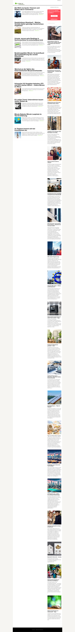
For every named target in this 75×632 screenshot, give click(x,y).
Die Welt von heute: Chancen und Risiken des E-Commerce (27, 8)
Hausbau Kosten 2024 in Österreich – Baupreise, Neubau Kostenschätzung (54, 376)
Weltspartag (41, 629)
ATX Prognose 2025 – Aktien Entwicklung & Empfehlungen (53, 494)
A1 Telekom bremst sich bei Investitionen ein (25, 129)
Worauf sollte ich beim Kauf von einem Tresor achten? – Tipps (54, 317)
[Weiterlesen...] (41, 14)
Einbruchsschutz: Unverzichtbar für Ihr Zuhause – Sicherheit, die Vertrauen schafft (54, 224)
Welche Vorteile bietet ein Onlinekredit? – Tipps (52, 611)
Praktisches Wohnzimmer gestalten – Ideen (52, 345)
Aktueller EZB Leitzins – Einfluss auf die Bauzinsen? (54, 286)
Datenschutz (37, 629)
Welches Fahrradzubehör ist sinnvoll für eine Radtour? (53, 580)
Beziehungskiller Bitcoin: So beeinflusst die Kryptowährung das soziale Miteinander (29, 54)
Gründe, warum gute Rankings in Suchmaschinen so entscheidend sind (29, 39)
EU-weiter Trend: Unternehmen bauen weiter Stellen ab (29, 100)
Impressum (33, 629)
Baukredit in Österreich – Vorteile (54, 557)
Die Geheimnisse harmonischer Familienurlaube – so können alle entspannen (54, 71)
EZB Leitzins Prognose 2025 (53, 256)
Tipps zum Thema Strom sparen (54, 435)
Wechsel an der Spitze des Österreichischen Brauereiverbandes (28, 70)
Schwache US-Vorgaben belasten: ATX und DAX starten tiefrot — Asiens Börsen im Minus (30, 85)
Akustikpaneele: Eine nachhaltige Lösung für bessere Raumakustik (54, 194)
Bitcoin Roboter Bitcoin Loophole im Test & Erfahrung (28, 115)
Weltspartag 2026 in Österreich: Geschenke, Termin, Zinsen (54, 103)
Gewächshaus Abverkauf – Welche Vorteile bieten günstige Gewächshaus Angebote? (29, 23)
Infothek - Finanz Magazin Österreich (20, 2)
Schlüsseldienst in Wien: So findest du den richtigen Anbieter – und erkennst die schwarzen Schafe (54, 43)
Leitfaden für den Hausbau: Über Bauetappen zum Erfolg (54, 132)
